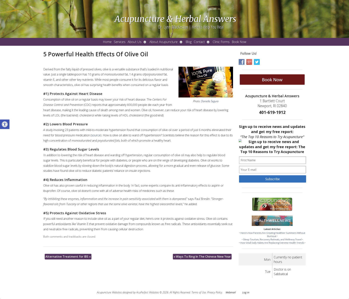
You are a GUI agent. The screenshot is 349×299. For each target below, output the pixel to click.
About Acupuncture (163, 42)
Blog (189, 42)
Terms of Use (198, 292)
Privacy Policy (214, 292)
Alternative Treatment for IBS (68, 257)
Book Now (239, 42)
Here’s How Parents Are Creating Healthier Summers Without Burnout (272, 234)
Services (119, 42)
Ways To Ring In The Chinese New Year (202, 257)
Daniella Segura (209, 101)
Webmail (231, 292)
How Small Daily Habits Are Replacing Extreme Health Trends (272, 242)
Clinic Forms (221, 42)
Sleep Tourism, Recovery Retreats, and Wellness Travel (272, 239)
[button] (4, 124)
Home (107, 42)
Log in (245, 292)
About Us (134, 42)
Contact (199, 42)
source (96, 135)
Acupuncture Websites (109, 292)
